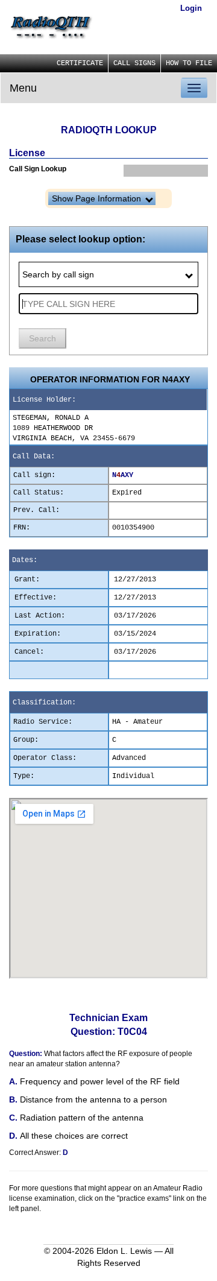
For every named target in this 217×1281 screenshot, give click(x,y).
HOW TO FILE (189, 63)
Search (42, 338)
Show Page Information (97, 198)
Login (191, 8)
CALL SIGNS (134, 63)
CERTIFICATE (80, 63)
